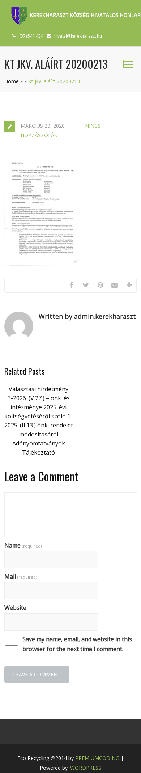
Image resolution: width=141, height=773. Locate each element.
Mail (20, 576)
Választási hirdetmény (38, 389)
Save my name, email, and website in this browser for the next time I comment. (77, 644)
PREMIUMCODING (97, 758)
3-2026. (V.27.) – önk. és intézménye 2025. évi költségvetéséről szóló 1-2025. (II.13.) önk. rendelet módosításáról (38, 416)
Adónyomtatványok (38, 443)
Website (15, 608)
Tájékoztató (38, 452)
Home (11, 81)
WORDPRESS (85, 767)
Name (23, 545)
